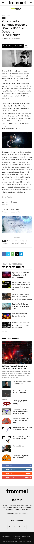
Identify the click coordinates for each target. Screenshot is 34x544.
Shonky (9, 91)
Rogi (30, 189)
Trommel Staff (7, 38)
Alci (24, 86)
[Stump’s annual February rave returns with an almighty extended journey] (6, 296)
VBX (26, 118)
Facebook (5, 204)
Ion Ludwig (26, 91)
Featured (21, 534)
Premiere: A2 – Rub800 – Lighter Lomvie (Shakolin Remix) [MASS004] (20, 411)
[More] (26, 46)
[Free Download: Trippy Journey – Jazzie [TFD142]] (6, 384)
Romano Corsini (6, 243)
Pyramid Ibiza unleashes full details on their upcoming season (21, 275)
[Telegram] (21, 254)
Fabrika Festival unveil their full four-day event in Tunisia (22, 306)
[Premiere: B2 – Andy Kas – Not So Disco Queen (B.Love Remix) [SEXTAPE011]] (6, 430)
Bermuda (23, 73)
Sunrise (4, 121)
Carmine (11, 189)
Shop (28, 536)
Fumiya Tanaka (17, 91)
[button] (3, 2)
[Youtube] (25, 527)
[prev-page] (3, 332)
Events (24, 536)
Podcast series (6, 536)
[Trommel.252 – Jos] (6, 448)
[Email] (17, 254)
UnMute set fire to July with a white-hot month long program (21, 325)
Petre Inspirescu (14, 86)
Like (30, 465)
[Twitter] (8, 254)
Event (4, 197)
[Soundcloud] (19, 527)
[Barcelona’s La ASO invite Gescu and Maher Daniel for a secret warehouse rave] (6, 284)
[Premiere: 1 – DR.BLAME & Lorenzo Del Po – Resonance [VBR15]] (6, 402)
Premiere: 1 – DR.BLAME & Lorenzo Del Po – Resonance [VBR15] (21, 402)
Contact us (17, 538)
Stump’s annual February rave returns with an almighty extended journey (22, 297)
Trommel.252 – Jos (18, 446)
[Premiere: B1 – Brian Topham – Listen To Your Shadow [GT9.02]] (6, 421)
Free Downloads (16, 536)
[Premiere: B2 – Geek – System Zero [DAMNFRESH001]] (6, 439)
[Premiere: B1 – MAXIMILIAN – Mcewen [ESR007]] (6, 457)
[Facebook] (4, 254)
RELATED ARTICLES (12, 264)
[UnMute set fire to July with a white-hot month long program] (6, 325)
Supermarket (23, 243)
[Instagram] (14, 527)
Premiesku (8, 93)
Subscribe (28, 477)
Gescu (10, 111)
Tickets (9, 197)
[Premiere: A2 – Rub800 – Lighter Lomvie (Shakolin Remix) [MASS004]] (6, 411)
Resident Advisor (15, 212)
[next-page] (6, 332)
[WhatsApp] (12, 254)
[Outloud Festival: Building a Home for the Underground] (17, 352)
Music (27, 534)
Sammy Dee (22, 157)
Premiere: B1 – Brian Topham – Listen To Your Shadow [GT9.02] (22, 420)
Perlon (10, 157)
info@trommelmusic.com (20, 513)
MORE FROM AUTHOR (13, 267)
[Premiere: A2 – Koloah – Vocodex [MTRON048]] (6, 393)
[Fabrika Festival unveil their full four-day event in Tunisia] (6, 306)
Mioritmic (5, 123)
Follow (28, 469)
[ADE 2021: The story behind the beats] (6, 316)
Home (3, 15)
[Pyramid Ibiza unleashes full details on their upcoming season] (6, 275)
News (8, 15)
